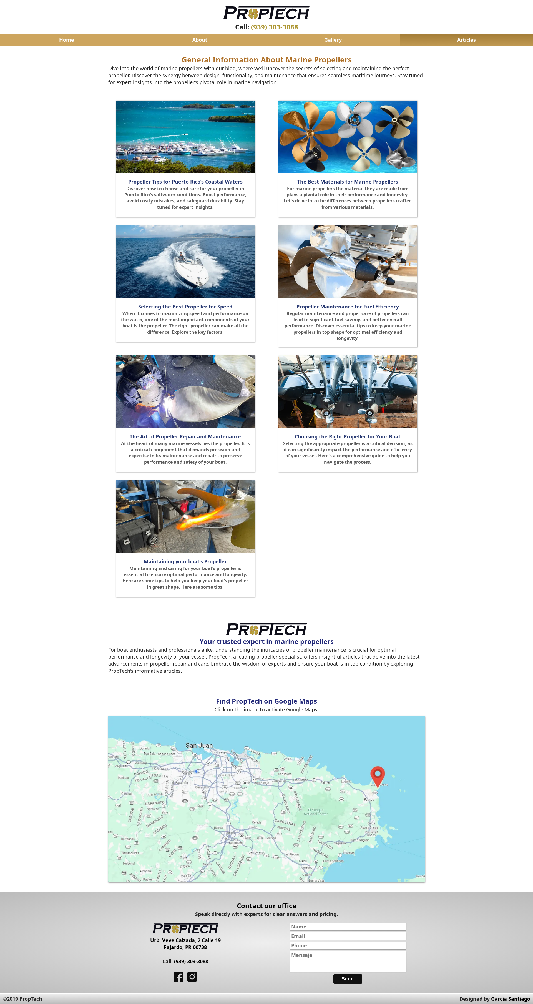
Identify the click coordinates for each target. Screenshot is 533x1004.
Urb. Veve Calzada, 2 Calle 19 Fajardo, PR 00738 (185, 943)
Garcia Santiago (510, 998)
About (199, 39)
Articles (466, 39)
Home (66, 39)
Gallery (333, 39)
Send (348, 979)
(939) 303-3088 (274, 26)
